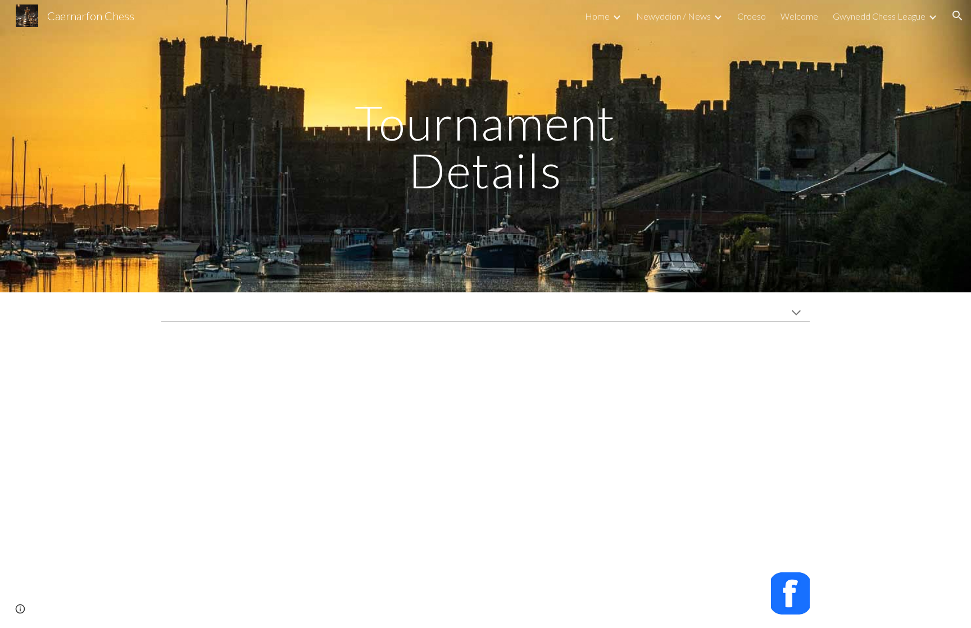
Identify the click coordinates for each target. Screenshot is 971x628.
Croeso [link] (751, 16)
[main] (485, 146)
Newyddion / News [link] (673, 16)
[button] (957, 15)
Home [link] (597, 16)
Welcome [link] (799, 16)
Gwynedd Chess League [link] (879, 16)
